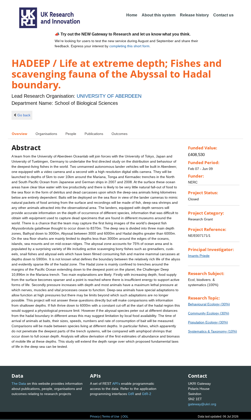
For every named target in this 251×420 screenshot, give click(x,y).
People (70, 134)
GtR (131, 394)
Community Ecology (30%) (208, 313)
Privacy (95, 416)
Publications (94, 134)
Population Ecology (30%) (208, 322)
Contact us (223, 15)
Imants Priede (199, 256)
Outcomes (119, 134)
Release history (194, 15)
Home (131, 15)
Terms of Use (110, 416)
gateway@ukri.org (202, 404)
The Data (19, 383)
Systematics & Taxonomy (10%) (212, 331)
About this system (159, 15)
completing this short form (129, 46)
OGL (125, 416)
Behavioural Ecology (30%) (209, 304)
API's (116, 383)
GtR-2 (146, 394)
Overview (19, 134)
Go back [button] (23, 115)
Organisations (46, 134)
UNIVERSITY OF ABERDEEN (109, 96)
